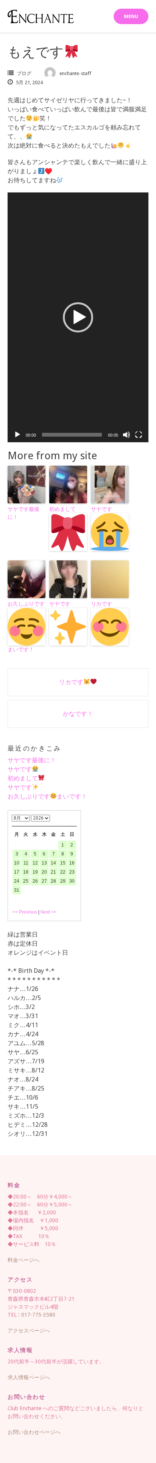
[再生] (17, 434)
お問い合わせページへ (34, 1432)
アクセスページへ (29, 1331)
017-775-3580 (38, 1315)
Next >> (48, 912)
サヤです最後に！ (23, 513)
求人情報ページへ (29, 1377)
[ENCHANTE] (41, 16)
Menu (131, 16)
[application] (78, 317)
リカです (101, 604)
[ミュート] (126, 434)
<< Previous (24, 912)
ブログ (24, 73)
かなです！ (78, 713)
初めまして (62, 509)
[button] (78, 317)
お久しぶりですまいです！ (26, 626)
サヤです (101, 509)
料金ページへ (23, 1260)
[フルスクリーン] (138, 434)
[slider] (72, 435)
